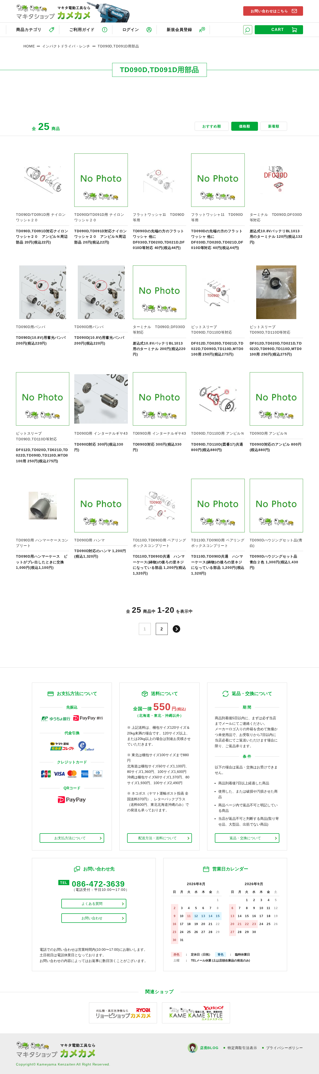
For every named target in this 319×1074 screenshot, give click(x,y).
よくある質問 (91, 904)
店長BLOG (209, 1048)
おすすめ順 (211, 126)
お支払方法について (70, 838)
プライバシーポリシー (284, 1048)
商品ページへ (42, 202)
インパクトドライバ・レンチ (66, 46)
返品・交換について (245, 838)
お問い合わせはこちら (269, 11)
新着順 (273, 126)
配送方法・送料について (157, 838)
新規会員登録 (179, 29)
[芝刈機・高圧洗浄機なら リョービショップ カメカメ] (123, 1013)
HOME (29, 46)
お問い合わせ (91, 918)
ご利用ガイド (82, 29)
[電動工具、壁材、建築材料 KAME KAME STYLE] (196, 1013)
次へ (176, 629)
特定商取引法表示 (242, 1048)
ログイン (130, 29)
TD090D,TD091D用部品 (118, 46)
